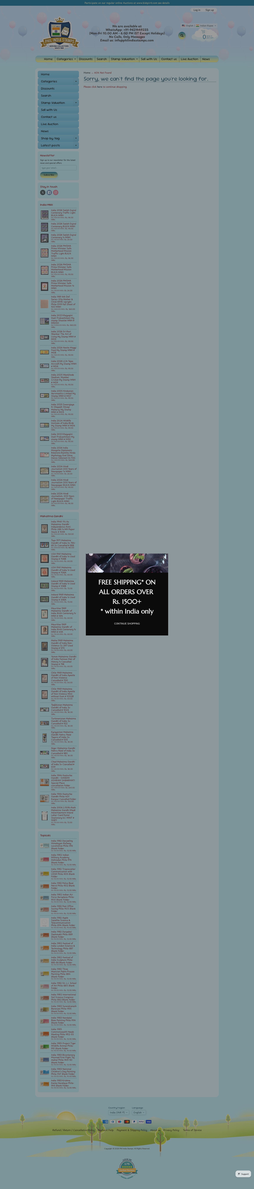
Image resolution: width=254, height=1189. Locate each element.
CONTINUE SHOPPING (127, 623)
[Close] (164, 557)
